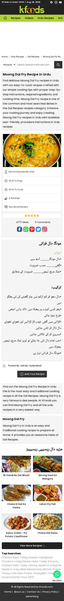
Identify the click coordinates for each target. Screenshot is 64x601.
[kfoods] (32, 9)
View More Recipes (31, 545)
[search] (58, 64)
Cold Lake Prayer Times (26, 573)
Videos (29, 18)
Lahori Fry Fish (47, 504)
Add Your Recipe (34, 374)
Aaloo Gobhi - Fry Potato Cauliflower (16, 534)
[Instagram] (56, 2)
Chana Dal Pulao (48, 533)
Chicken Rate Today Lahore (19, 565)
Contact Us (33, 591)
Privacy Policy (50, 591)
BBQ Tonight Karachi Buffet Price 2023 (29, 575)
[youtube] (60, 2)
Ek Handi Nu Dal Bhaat (16, 475)
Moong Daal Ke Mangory (48, 477)
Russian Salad (37, 557)
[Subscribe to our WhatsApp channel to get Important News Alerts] (57, 574)
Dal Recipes (30, 396)
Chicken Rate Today (15, 557)
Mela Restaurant (30, 569)
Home (7, 591)
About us (19, 591)
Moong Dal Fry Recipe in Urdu (37, 387)
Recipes (16, 18)
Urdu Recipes (46, 18)
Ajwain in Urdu (47, 565)
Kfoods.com (46, 586)
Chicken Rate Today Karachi (39, 561)
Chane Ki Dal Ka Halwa (16, 505)
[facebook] (51, 2)
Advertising (32, 596)
